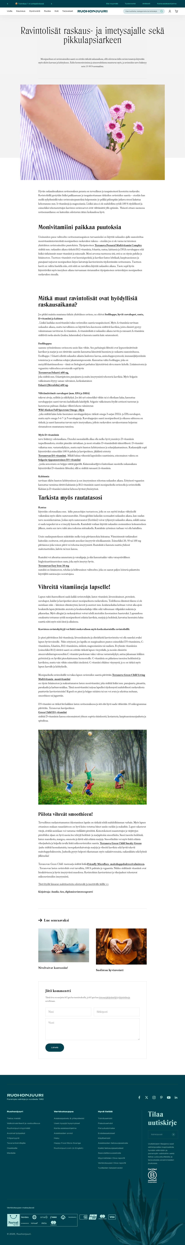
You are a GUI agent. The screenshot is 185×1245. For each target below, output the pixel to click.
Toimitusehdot (105, 1118)
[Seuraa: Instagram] (154, 1097)
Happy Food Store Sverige (67, 1143)
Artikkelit (146, 4)
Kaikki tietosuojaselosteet (110, 1148)
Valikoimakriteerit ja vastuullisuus (23, 1123)
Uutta (9, 11)
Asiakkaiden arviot (63, 1133)
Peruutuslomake (106, 1128)
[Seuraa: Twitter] (147, 1097)
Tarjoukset (67, 11)
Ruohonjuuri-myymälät (18, 1128)
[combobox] (142, 11)
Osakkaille (12, 1148)
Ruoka (47, 11)
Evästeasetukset (106, 1133)
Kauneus (20, 11)
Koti (56, 11)
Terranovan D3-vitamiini (52, 455)
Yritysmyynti (13, 1138)
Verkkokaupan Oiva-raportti (112, 1163)
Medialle (11, 1153)
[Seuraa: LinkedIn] (176, 1097)
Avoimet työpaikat (16, 1133)
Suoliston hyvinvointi (109, 970)
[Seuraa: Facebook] (139, 1097)
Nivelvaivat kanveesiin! (53, 968)
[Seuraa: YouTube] (169, 1097)
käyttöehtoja (124, 997)
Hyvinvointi (34, 11)
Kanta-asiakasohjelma (166, 4)
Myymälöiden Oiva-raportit (111, 1158)
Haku (56, 1138)
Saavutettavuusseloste (109, 1153)
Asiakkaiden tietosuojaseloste (113, 1143)
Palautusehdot (105, 1123)
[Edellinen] (7, 3)
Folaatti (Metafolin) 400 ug (53, 385)
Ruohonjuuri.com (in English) (68, 1148)
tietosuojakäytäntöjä (108, 997)
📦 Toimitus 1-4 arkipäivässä (29, 3)
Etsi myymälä (112, 4)
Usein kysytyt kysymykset (67, 1123)
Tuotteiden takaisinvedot (110, 1168)
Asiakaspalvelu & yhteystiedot (69, 1118)
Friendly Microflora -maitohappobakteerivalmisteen (115, 864)
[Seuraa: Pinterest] (161, 1097)
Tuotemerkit (130, 4)
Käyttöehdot (104, 1138)
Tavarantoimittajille (16, 1143)
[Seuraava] (51, 3)
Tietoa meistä (14, 1118)
